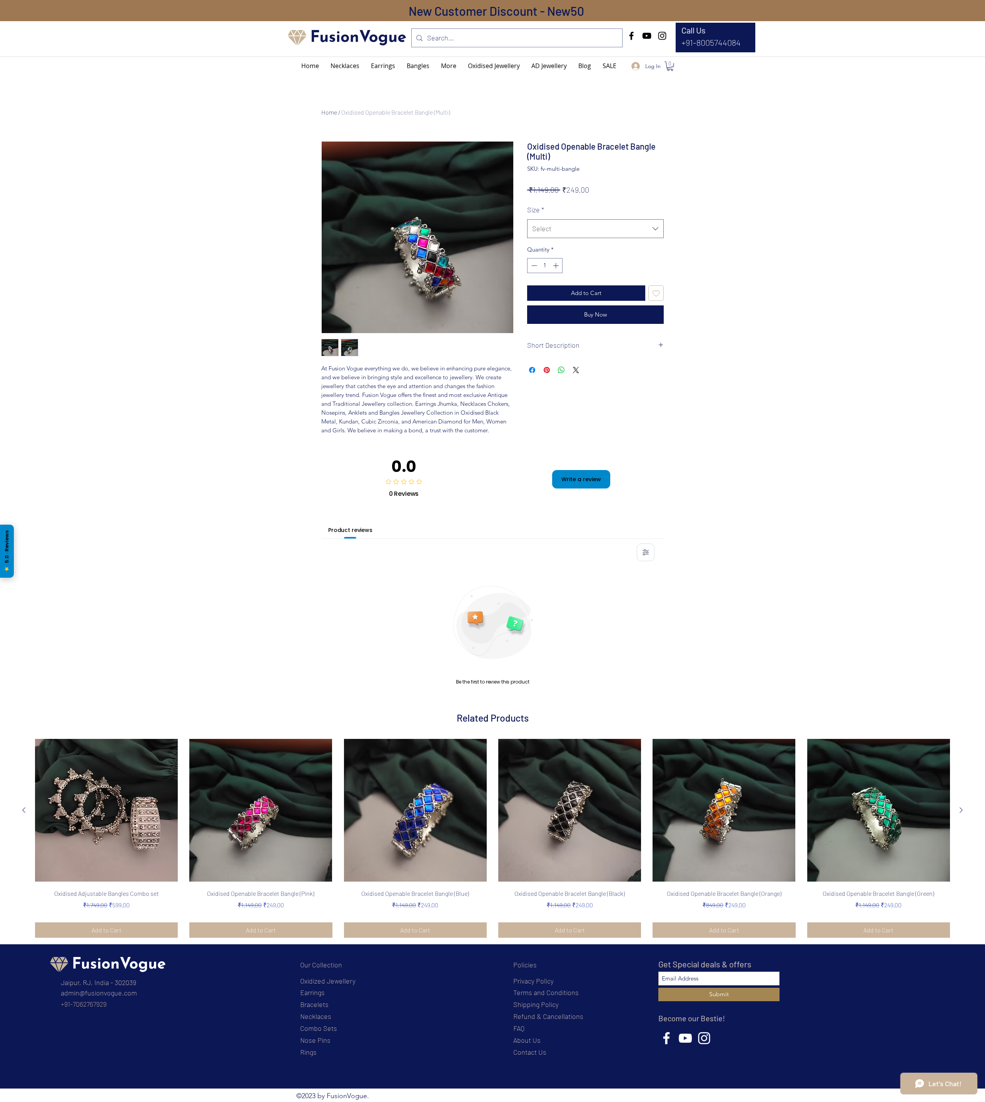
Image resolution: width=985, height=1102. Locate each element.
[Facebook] (631, 35)
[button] (448, 66)
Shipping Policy (536, 1004)
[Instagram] (662, 35)
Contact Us (529, 1052)
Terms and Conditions (546, 992)
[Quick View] (106, 810)
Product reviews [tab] (350, 530)
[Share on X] (576, 370)
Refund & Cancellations (548, 1016)
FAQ (518, 1028)
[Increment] (556, 265)
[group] (492, 838)
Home (329, 112)
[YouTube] (646, 35)
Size (535, 209)
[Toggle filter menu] (645, 552)
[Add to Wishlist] (656, 293)
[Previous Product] (23, 810)
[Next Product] (961, 810)
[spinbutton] (545, 265)
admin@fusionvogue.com (99, 993)
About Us (527, 1040)
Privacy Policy (533, 981)
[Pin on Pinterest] (546, 370)
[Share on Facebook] (532, 370)
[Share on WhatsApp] (561, 370)
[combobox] (595, 228)
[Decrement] (533, 265)
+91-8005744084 (711, 42)
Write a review (581, 479)
